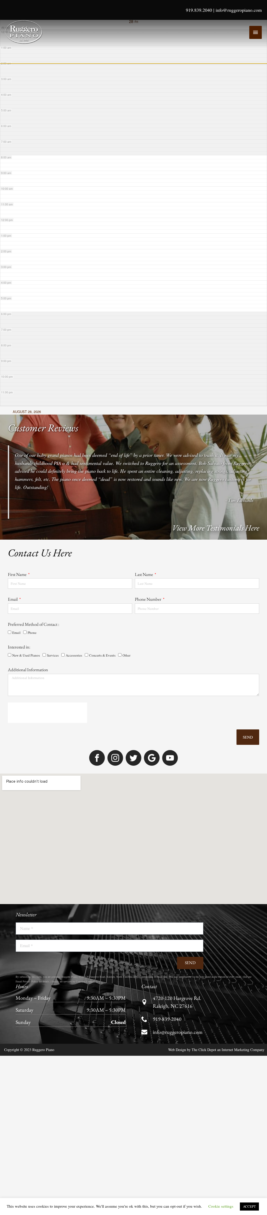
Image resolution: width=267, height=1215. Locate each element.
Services (53, 669)
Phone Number (148, 609)
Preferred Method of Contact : (33, 639)
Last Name (144, 579)
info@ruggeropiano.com (239, 10)
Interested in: (19, 661)
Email (13, 609)
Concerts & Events (102, 669)
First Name (17, 579)
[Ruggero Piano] (24, 32)
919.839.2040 (199, 10)
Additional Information (28, 684)
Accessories (74, 669)
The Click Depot (204, 1065)
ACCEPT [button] (249, 1206)
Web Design (177, 1065)
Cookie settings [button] (220, 1206)
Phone (32, 647)
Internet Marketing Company (243, 1065)
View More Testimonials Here (215, 532)
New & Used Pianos (26, 669)
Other (126, 669)
